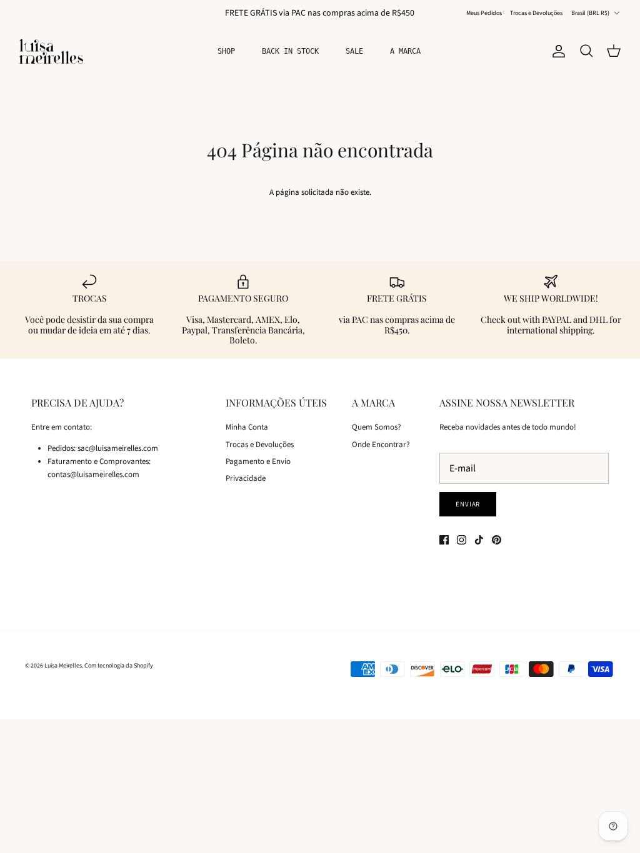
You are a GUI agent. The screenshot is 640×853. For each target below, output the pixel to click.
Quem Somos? (376, 427)
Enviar (468, 504)
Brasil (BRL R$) (590, 13)
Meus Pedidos (484, 13)
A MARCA (405, 51)
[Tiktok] (479, 540)
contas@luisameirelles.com (93, 474)
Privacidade (246, 478)
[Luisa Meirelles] (53, 51)
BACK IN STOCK (290, 51)
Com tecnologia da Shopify (118, 665)
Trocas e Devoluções (536, 13)
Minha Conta (247, 427)
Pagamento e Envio (258, 461)
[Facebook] (444, 540)
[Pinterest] (496, 540)
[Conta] (556, 51)
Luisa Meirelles (63, 665)
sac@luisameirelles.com (118, 448)
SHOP (226, 51)
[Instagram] (461, 540)
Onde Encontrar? (381, 444)
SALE (354, 51)
